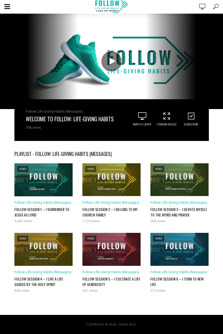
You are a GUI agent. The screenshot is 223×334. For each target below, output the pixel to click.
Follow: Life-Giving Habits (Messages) (54, 111)
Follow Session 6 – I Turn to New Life (177, 281)
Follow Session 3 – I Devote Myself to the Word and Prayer (178, 212)
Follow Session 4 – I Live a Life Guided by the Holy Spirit (38, 281)
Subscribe (191, 124)
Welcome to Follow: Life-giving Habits (70, 119)
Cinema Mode (167, 124)
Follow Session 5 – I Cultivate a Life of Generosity (111, 281)
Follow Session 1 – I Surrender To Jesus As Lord (41, 212)
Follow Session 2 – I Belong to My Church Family (110, 212)
